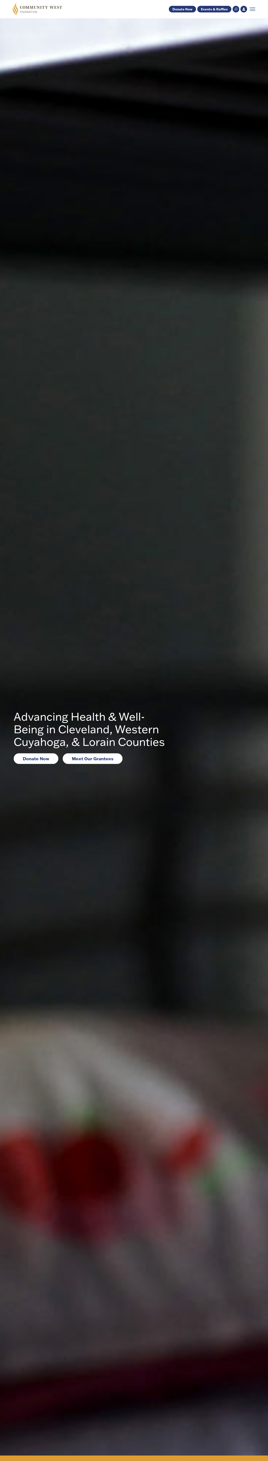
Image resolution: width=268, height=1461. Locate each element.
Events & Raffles (214, 9)
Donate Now (182, 9)
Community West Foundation (37, 9)
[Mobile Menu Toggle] (252, 9)
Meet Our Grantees (92, 758)
